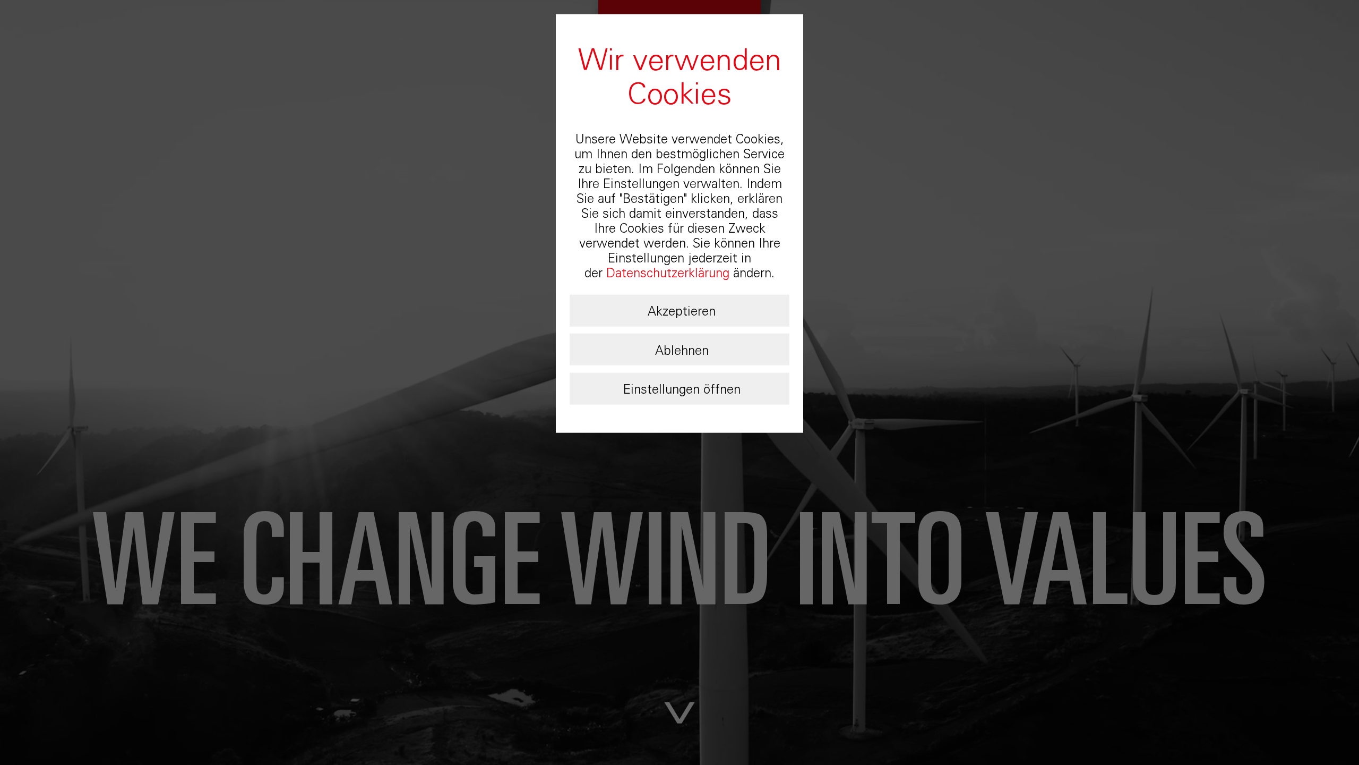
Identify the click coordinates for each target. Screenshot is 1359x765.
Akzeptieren (682, 311)
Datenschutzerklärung (667, 272)
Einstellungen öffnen (682, 389)
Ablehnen (682, 350)
